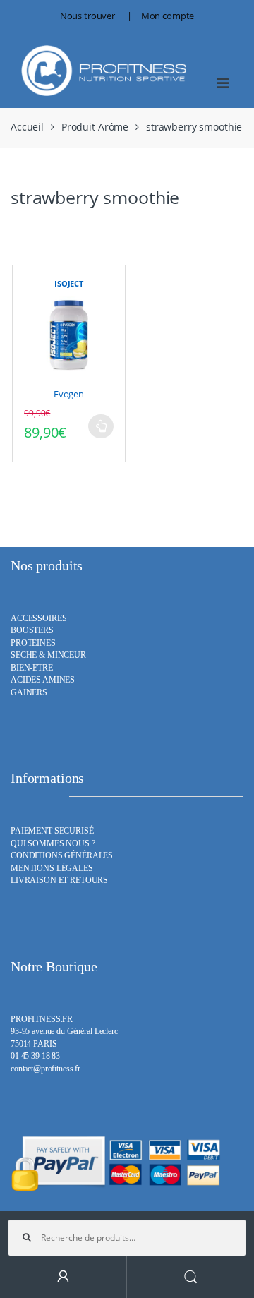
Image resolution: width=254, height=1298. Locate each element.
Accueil (27, 126)
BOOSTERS (32, 630)
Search (190, 1277)
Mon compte (168, 15)
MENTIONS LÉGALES (52, 868)
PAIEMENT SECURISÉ (52, 831)
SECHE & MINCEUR (48, 655)
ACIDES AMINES (43, 680)
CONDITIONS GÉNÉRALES (62, 855)
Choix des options (101, 426)
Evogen (69, 393)
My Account (63, 1277)
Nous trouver (87, 15)
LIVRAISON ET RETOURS (59, 880)
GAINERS (29, 692)
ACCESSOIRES (38, 618)
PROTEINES (33, 643)
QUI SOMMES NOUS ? (53, 843)
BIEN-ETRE (32, 668)
